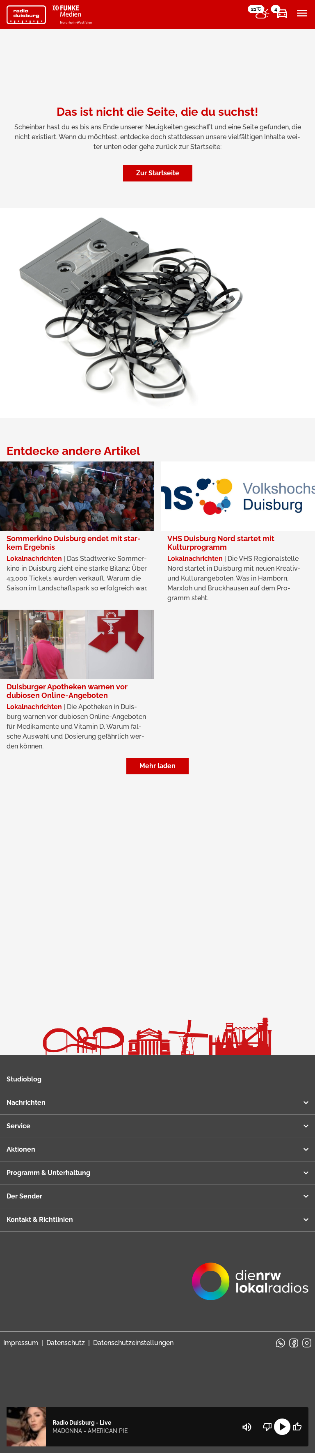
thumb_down (267, 1427)
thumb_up (297, 1427)
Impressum (20, 1343)
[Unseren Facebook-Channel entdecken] (294, 1343)
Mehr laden (157, 766)
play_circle (282, 1427)
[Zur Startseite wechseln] (26, 14)
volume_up (247, 1427)
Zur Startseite (157, 173)
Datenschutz (65, 1343)
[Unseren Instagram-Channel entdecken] (307, 1343)
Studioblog (24, 1079)
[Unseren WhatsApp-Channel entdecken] (280, 1343)
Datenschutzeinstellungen (133, 1343)
